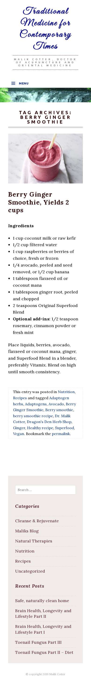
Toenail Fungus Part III (38, 642)
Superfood (64, 427)
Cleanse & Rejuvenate (37, 520)
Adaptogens (36, 404)
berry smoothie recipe (33, 416)
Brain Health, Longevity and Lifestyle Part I (43, 629)
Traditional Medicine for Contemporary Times (45, 29)
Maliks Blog (27, 531)
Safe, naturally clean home (42, 600)
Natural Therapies (33, 541)
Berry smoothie (59, 409)
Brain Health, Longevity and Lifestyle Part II (43, 613)
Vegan (18, 433)
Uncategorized (30, 571)
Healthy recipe (40, 427)
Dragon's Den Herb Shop (49, 421)
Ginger (19, 427)
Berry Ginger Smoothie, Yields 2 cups (38, 202)
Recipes (20, 397)
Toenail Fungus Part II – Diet (44, 652)
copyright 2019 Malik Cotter (47, 674)
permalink (61, 433)
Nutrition (66, 391)
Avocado (56, 404)
